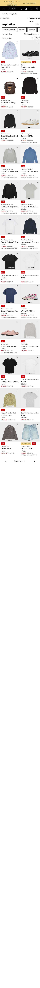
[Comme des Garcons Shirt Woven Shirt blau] (10, 50)
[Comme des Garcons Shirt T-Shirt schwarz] (10, 260)
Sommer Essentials (9, 30)
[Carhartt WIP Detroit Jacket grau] (10, 432)
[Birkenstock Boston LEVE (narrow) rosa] (10, 329)
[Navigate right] (34, 461)
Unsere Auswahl (34, 18)
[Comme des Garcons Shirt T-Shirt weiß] (30, 260)
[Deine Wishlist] (31, 8)
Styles (31, 21)
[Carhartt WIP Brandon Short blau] (30, 432)
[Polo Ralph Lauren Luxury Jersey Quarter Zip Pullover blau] (30, 225)
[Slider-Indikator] (9, 58)
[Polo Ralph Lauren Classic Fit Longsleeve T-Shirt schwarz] (10, 190)
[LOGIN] (26, 8)
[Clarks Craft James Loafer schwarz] (30, 50)
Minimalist (32, 30)
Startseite (5, 14)
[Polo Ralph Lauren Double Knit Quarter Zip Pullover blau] (30, 154)
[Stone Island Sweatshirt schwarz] (30, 85)
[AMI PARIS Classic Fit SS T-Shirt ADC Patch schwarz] (10, 365)
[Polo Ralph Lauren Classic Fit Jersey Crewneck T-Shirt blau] (10, 294)
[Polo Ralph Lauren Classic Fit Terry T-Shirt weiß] (10, 225)
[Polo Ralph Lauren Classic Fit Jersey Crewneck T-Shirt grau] (30, 190)
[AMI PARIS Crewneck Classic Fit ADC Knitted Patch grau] (30, 329)
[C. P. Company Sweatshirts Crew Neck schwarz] (10, 119)
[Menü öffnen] (4, 8)
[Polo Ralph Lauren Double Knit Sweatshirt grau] (10, 154)
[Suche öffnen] (21, 8)
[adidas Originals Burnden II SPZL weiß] (30, 119)
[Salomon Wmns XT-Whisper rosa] (30, 294)
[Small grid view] (36, 24)
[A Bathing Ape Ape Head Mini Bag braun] (10, 85)
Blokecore (22, 30)
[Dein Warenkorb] (37, 8)
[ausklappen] (28, 18)
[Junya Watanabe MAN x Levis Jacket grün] (10, 398)
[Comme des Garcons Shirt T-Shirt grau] (30, 398)
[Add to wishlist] (17, 42)
